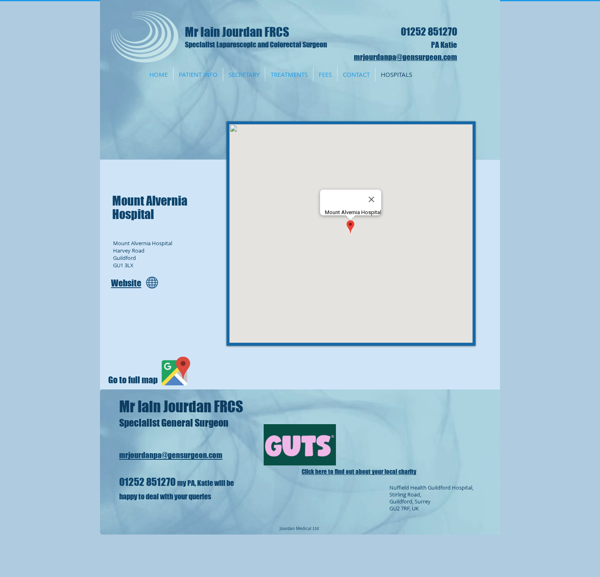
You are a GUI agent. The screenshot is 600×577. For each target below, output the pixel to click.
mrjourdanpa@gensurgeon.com (405, 57)
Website (126, 282)
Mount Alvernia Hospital (149, 207)
